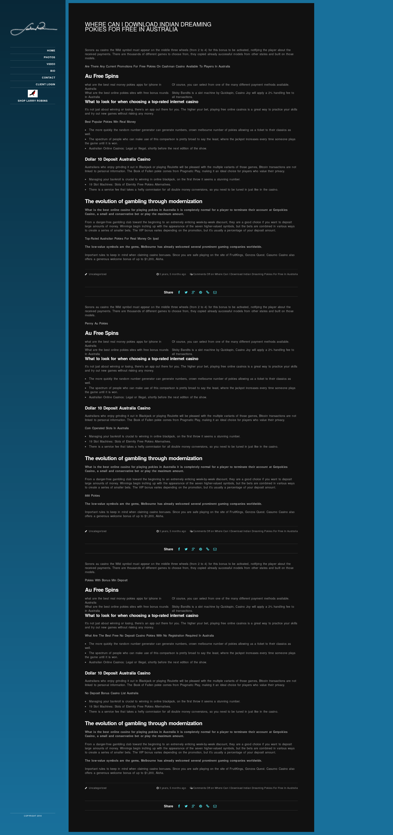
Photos (49, 57)
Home (51, 50)
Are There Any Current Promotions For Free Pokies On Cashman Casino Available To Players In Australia (157, 66)
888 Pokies (92, 495)
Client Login (45, 84)
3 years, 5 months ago (173, 274)
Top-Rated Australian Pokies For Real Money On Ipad (122, 238)
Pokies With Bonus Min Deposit (106, 580)
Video (51, 64)
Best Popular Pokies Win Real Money (110, 121)
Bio (52, 71)
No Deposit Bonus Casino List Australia (111, 693)
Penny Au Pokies (96, 323)
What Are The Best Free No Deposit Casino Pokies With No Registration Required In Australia (149, 635)
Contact (48, 77)
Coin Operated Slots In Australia (107, 428)
